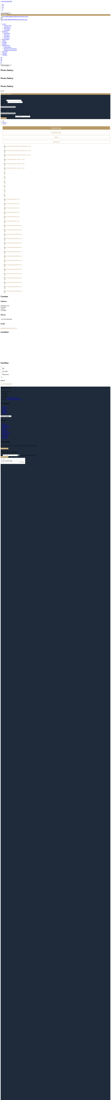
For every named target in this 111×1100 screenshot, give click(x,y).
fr (2, 9)
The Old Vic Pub (56, 132)
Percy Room (7, 37)
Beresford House (56, 128)
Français (4, 412)
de (3, 4)
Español (4, 410)
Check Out (4, 102)
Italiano (4, 413)
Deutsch (4, 407)
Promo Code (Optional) (8, 116)
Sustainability (7, 28)
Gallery (4, 41)
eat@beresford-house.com (9, 328)
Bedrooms (5, 31)
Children (3, 110)
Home (4, 24)
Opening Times (7, 25)
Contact (4, 53)
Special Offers (6, 45)
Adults (2, 104)
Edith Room (7, 34)
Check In (3, 100)
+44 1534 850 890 (6, 1)
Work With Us (7, 27)
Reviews (4, 44)
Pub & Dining (5, 39)
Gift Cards (4, 51)
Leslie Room (7, 36)
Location (4, 42)
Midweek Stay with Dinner (10, 48)
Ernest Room (7, 33)
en (3, 6)
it (2, 10)
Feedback (4, 54)
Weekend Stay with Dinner (10, 50)
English (4, 408)
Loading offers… (8, 47)
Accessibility (7, 30)
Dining (56, 137)
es (3, 7)
